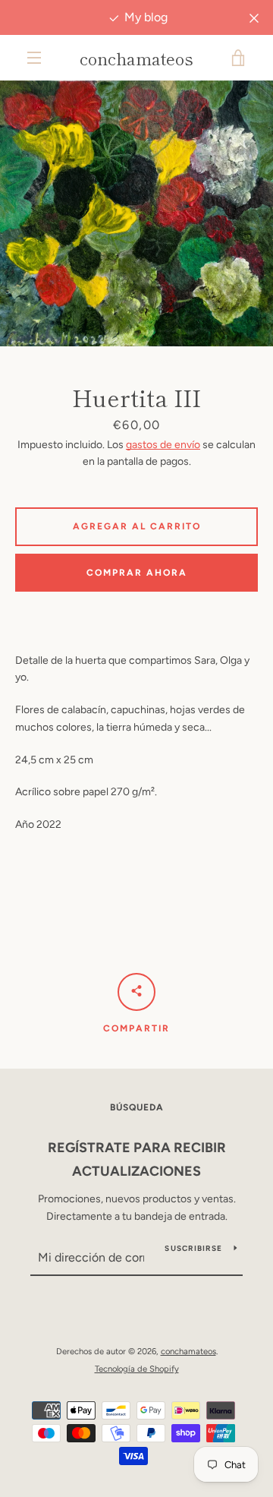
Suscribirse (193, 1248)
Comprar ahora (136, 572)
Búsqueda (137, 1107)
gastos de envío (163, 444)
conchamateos (136, 58)
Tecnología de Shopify (137, 1368)
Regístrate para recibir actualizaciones (137, 1159)
